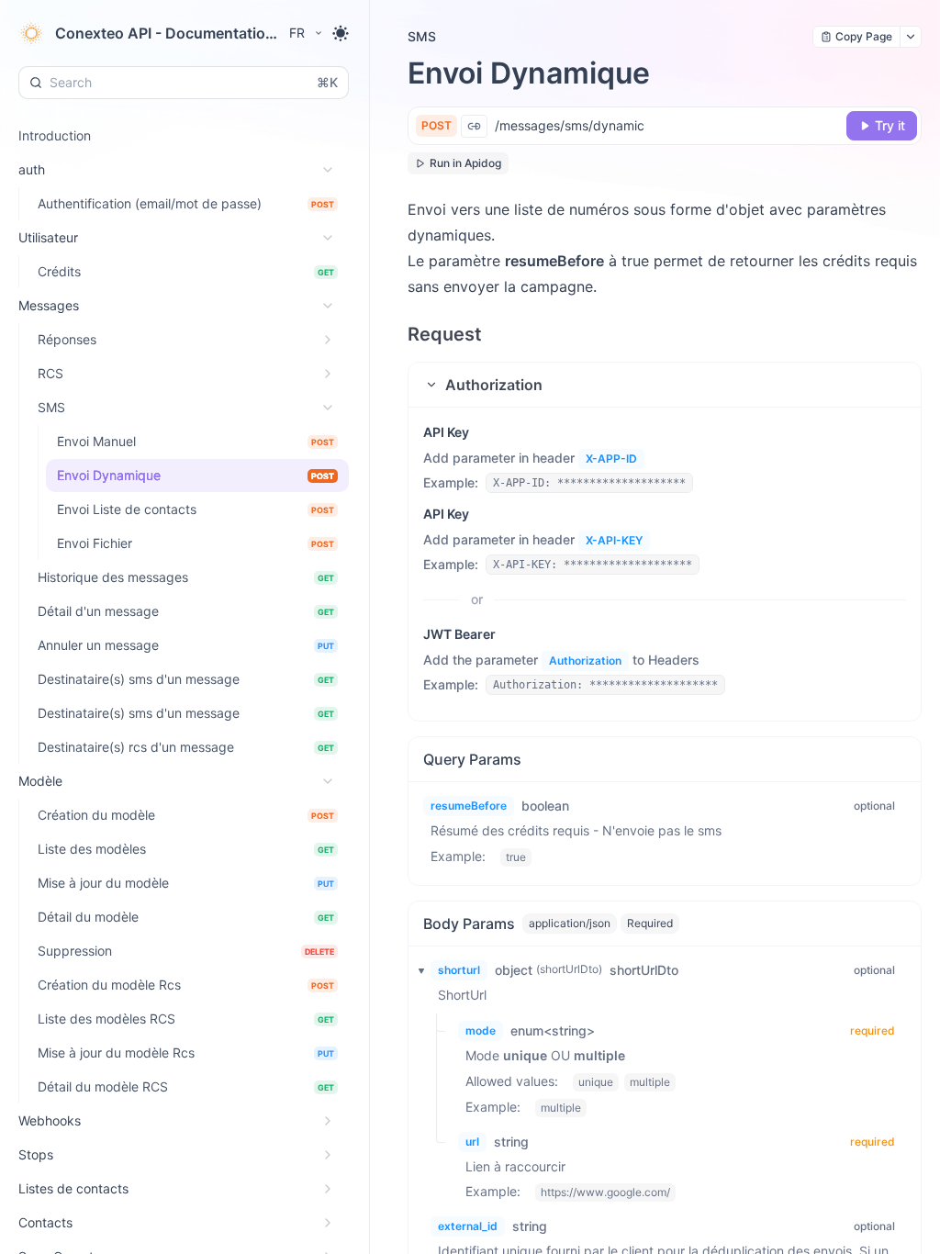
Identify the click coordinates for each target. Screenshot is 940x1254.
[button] (664, 385)
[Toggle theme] (340, 33)
